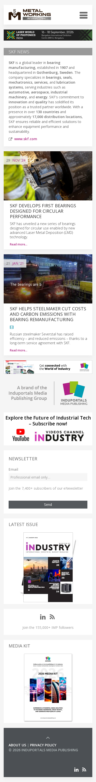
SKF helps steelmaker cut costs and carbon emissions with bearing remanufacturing (48, 314)
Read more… (18, 244)
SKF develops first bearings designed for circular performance (43, 211)
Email (13, 469)
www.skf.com (25, 138)
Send (48, 504)
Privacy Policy (43, 745)
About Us (17, 745)
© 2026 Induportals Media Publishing (43, 750)
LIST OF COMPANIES (25, 754)
